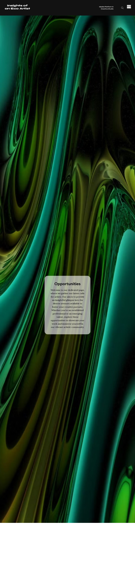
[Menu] (129, 7)
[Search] (122, 8)
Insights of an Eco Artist (17, 7)
